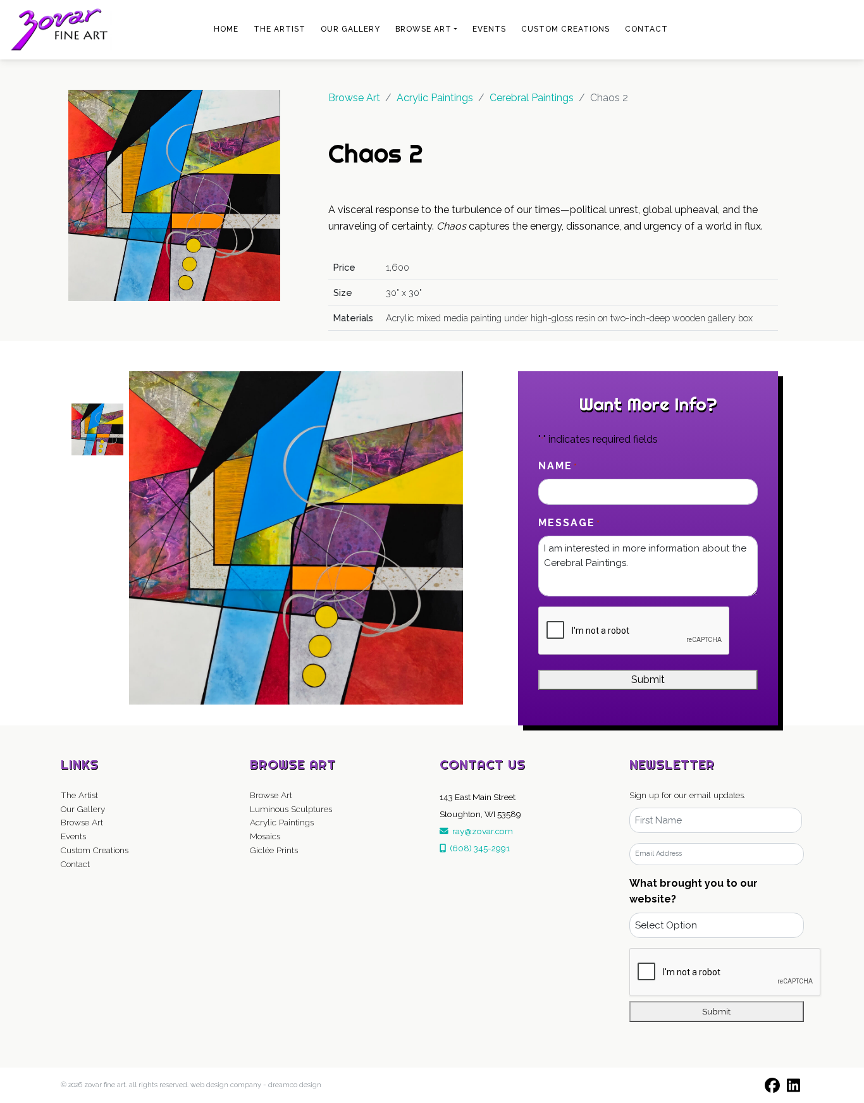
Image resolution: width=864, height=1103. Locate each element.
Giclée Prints (274, 850)
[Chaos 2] (174, 194)
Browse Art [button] (423, 29)
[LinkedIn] (793, 1085)
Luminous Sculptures (291, 809)
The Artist (279, 29)
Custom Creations (565, 29)
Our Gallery (350, 29)
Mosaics (265, 836)
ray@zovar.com (480, 831)
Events (489, 29)
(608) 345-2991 (478, 848)
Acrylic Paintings (282, 822)
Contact (646, 29)
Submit (648, 680)
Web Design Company (225, 1085)
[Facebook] (772, 1085)
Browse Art (354, 98)
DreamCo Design (294, 1085)
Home (226, 29)
